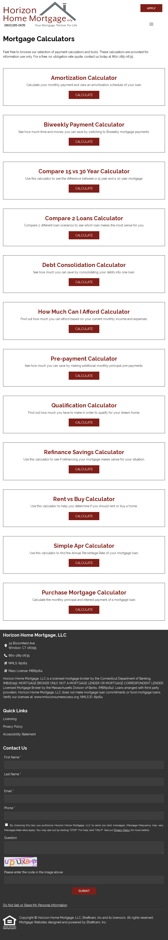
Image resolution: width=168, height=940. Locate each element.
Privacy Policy (13, 726)
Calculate (84, 95)
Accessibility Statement (19, 734)
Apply (151, 8)
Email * (9, 791)
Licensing (10, 719)
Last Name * (12, 774)
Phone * (9, 808)
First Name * (12, 757)
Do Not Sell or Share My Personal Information (35, 905)
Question (10, 838)
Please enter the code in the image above (33, 872)
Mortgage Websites (33, 922)
